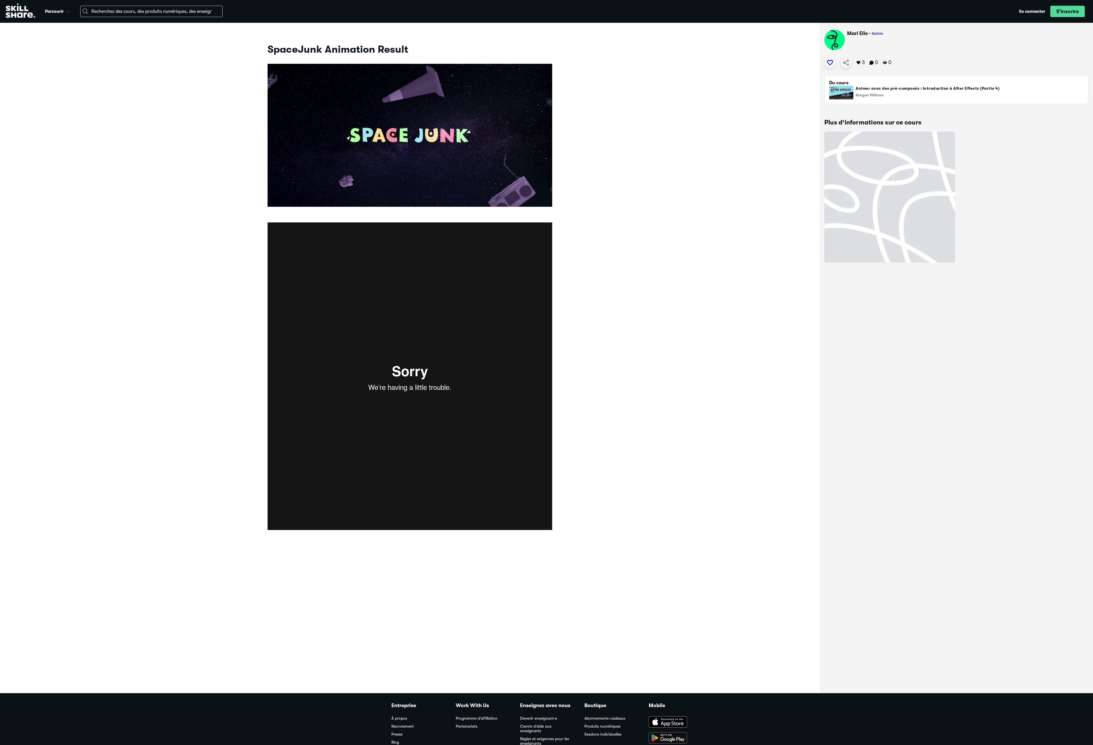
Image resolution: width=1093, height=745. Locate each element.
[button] (68, 10)
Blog (395, 742)
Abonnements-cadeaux (604, 718)
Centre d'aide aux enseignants (536, 728)
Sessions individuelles (602, 734)
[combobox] (151, 11)
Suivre (877, 33)
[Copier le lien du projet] (846, 62)
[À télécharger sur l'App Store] (675, 722)
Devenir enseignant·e (538, 718)
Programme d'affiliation (477, 718)
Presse (396, 734)
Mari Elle (857, 33)
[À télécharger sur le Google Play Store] (675, 738)
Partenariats (466, 726)
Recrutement (402, 726)
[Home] (20, 11)
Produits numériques (602, 726)
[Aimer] (830, 62)
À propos (399, 718)
